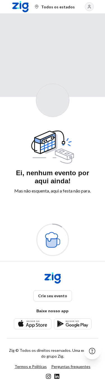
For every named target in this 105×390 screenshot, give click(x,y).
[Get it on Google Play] (73, 323)
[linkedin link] (56, 376)
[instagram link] (48, 376)
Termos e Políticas (31, 366)
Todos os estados (58, 6)
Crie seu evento (52, 295)
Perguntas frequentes (70, 366)
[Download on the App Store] (33, 323)
